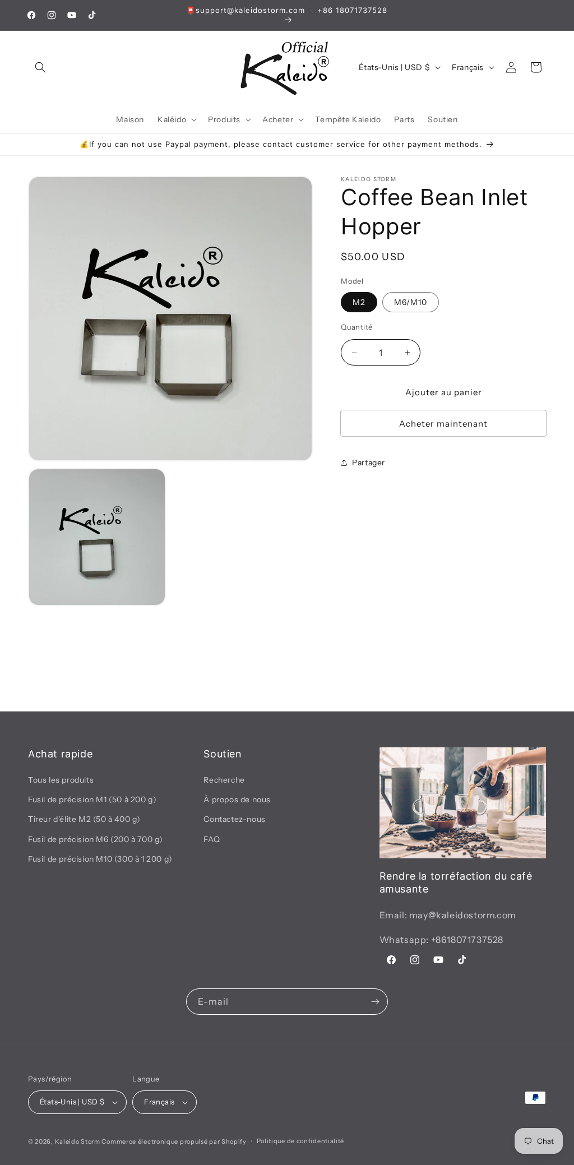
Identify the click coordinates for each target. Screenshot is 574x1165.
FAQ (211, 839)
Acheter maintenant (443, 423)
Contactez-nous (234, 819)
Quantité (356, 326)
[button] (40, 67)
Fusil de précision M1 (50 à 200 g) (92, 799)
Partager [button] (368, 462)
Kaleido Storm (77, 1141)
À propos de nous (237, 799)
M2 (359, 302)
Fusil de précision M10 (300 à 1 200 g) (100, 859)
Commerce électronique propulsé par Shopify (173, 1141)
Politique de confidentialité (301, 1141)
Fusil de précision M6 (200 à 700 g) (95, 839)
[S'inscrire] (375, 1001)
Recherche (223, 780)
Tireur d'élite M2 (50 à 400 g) (84, 819)
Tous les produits (61, 780)
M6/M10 (410, 302)
